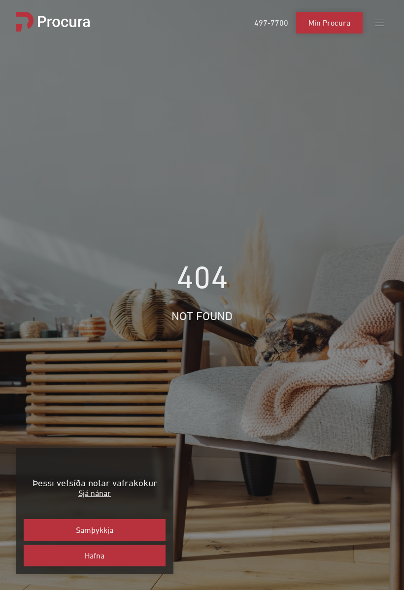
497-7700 (271, 22)
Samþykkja (94, 529)
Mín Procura (329, 22)
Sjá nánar (94, 493)
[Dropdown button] (379, 23)
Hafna (94, 555)
